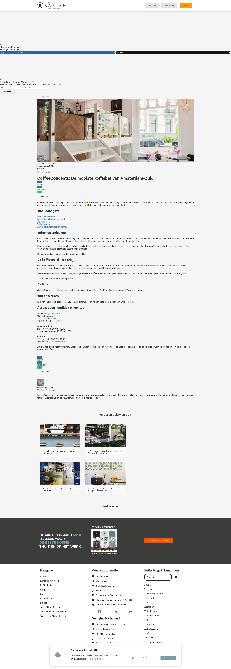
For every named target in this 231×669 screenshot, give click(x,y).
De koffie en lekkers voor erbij (51, 219)
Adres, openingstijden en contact (52, 227)
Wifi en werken (44, 224)
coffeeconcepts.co (55, 341)
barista (52, 249)
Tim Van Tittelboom (46, 163)
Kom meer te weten (95, 659)
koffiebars (138, 238)
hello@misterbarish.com (109, 595)
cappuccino (131, 273)
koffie (124, 205)
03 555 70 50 (102, 590)
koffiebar (101, 202)
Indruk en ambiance (46, 216)
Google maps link (52, 313)
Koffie (42, 168)
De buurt (41, 222)
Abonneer (8, 91)
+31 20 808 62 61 (105, 638)
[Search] (176, 577)
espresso (74, 273)
